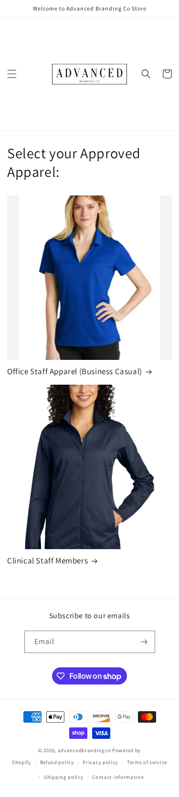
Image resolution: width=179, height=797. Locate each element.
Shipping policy (64, 777)
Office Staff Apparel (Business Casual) (74, 371)
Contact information (118, 777)
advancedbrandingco (84, 750)
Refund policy (57, 762)
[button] (11, 73)
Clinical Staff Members (47, 560)
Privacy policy (100, 762)
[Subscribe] (144, 642)
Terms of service (147, 762)
